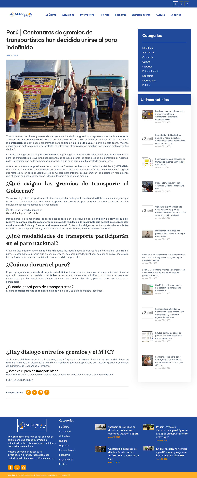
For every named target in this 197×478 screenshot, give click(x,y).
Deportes (175, 14)
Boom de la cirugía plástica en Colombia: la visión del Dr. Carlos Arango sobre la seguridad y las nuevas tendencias (163, 257)
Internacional (87, 14)
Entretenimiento (141, 14)
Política (105, 14)
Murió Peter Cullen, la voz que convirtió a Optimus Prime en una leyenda (169, 186)
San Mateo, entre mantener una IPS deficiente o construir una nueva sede (169, 288)
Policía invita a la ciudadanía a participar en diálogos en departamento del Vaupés (172, 432)
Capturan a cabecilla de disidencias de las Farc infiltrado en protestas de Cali (123, 453)
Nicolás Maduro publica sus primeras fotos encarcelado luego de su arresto (170, 233)
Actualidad (68, 14)
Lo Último (50, 14)
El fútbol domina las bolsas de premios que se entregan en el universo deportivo (168, 336)
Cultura (160, 14)
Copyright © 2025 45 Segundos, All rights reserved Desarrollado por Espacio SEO (39, 475)
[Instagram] (186, 3)
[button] (28, 392)
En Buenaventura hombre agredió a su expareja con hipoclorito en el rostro (171, 452)
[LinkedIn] (23, 467)
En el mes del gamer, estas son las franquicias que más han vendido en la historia (170, 162)
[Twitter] (181, 3)
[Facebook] (175, 3)
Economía (120, 14)
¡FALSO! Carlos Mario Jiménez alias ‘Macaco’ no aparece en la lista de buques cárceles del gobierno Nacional (163, 272)
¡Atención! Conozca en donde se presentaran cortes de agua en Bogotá (123, 430)
